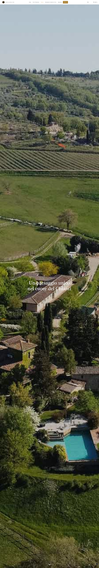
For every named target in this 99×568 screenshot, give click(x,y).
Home (30, 2)
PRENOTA (65, 2)
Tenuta (42, 2)
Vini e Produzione (36, 2)
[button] (93, 2)
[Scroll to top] (97, 563)
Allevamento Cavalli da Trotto (50, 2)
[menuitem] (30, 2)
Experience (60, 2)
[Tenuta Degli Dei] (8, 2)
